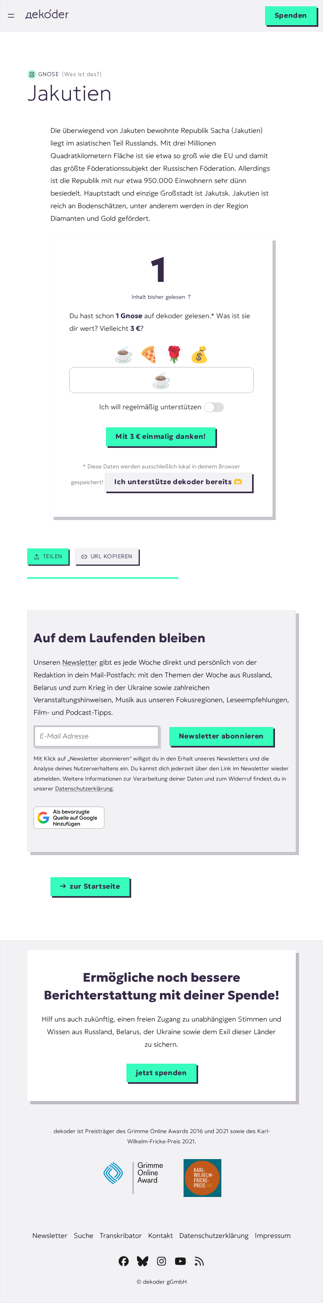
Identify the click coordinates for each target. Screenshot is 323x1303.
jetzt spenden (161, 1072)
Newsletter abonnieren (221, 736)
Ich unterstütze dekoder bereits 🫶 (178, 481)
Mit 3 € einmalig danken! (160, 436)
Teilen (52, 556)
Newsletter (79, 662)
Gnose (70, 74)
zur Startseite (95, 886)
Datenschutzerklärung (84, 788)
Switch (208, 408)
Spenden (291, 15)
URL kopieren (111, 556)
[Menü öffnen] (11, 16)
